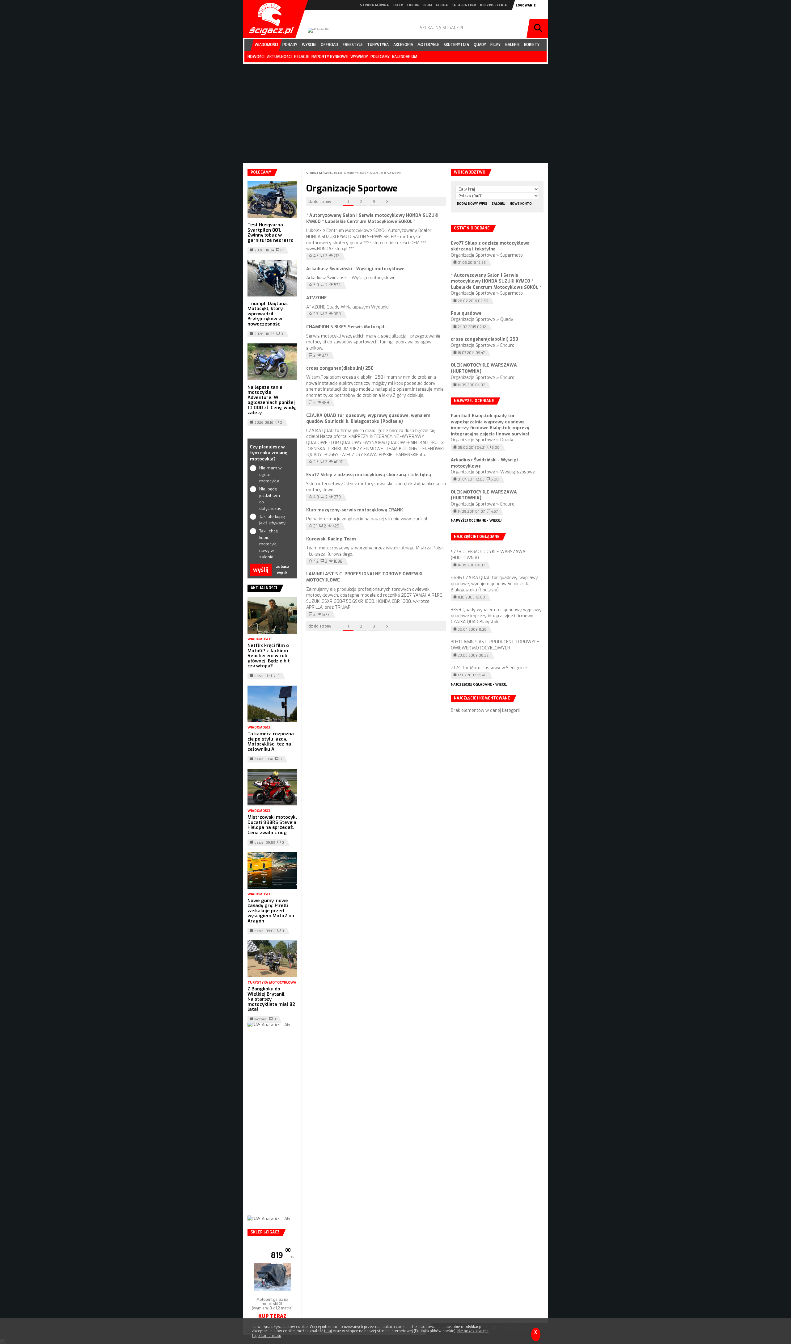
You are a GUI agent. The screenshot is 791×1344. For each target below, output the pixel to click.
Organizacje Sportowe (385, 173)
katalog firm (463, 5)
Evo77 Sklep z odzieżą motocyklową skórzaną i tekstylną (368, 475)
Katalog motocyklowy (350, 173)
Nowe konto (521, 204)
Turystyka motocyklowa (271, 982)
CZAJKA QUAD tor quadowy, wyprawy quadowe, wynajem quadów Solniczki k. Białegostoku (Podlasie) (368, 419)
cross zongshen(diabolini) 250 (340, 368)
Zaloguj (498, 204)
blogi (427, 5)
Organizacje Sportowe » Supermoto (487, 255)
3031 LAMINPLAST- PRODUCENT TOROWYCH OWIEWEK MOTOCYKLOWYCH (495, 645)
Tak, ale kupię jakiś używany (272, 520)
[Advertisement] (272, 1127)
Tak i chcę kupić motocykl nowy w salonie (268, 543)
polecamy (380, 56)
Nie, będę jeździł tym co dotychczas (270, 498)
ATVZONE (316, 298)
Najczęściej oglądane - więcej (479, 684)
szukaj (539, 28)
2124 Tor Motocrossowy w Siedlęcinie (489, 668)
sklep (397, 5)
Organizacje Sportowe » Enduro (482, 345)
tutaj (328, 1331)
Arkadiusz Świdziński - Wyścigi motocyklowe (355, 269)
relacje (301, 56)
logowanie (526, 5)
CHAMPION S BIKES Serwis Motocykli (346, 327)
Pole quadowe (466, 313)
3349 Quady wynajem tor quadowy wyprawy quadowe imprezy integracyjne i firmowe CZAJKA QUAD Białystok (496, 616)
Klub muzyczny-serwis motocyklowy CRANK (354, 510)
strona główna (374, 5)
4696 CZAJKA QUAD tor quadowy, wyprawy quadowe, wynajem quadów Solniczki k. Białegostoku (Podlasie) (494, 584)
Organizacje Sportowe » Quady (482, 319)
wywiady (359, 56)
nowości (255, 56)
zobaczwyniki (282, 569)
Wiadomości (258, 639)
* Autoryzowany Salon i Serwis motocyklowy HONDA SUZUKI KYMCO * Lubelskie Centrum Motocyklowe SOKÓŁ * (372, 218)
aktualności (279, 56)
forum (413, 5)
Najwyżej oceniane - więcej (476, 520)
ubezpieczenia (493, 5)
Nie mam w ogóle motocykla (270, 474)
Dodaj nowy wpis (472, 204)
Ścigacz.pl (269, 19)
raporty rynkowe (329, 56)
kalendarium (404, 56)
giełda (442, 5)
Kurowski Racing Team (331, 539)
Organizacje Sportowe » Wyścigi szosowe (493, 472)
